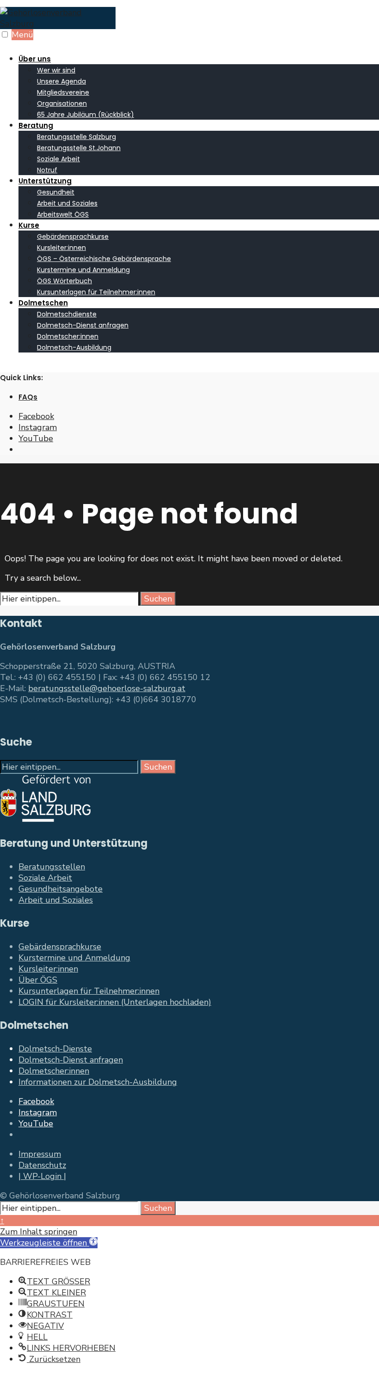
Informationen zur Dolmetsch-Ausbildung (97, 1081)
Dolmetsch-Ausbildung (74, 347)
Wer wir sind (56, 70)
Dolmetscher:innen (67, 336)
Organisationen (62, 103)
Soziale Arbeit (58, 159)
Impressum (39, 1154)
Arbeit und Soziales (67, 203)
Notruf (47, 170)
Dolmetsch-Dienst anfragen (82, 325)
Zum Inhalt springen (38, 1231)
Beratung (35, 125)
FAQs (27, 397)
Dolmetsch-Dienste (55, 1048)
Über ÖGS (37, 979)
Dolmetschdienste (67, 314)
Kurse (28, 225)
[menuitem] (198, 86)
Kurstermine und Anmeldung (83, 269)
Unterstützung (45, 181)
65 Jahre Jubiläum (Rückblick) (85, 114)
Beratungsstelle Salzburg (76, 136)
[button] (49, 1242)
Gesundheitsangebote (60, 888)
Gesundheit (55, 192)
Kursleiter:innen (61, 247)
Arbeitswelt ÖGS (63, 214)
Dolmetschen (43, 303)
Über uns (34, 59)
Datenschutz (42, 1165)
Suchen (158, 598)
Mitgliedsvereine (63, 92)
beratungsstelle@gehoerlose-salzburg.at (106, 688)
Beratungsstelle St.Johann (79, 147)
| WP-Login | (42, 1176)
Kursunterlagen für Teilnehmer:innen (96, 292)
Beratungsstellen (51, 866)
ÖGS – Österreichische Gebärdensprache (104, 258)
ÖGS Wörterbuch (64, 281)
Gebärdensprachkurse (73, 236)
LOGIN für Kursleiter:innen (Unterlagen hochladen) (114, 1002)
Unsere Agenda (61, 81)
